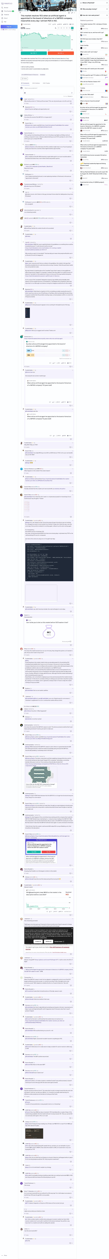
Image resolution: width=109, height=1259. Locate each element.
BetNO (60, 53)
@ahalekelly (28, 719)
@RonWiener (27, 711)
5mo (33, 107)
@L (26, 1219)
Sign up (9, 26)
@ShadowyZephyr (30, 737)
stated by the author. (60, 488)
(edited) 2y (40, 184)
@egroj (27, 1123)
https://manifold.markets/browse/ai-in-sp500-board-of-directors (42, 276)
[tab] (25, 83)
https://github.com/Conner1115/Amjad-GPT (46, 959)
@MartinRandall (29, 879)
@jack (26, 263)
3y (34, 648)
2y (38, 164)
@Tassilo (27, 1102)
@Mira (27, 660)
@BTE (27, 1203)
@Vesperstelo (29, 125)
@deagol (27, 462)
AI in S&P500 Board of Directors (30, 74)
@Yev (26, 1145)
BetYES (33, 53)
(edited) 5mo (31, 99)
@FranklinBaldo (29, 244)
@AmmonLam (28, 372)
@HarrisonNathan (30, 479)
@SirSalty (27, 236)
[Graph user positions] (55, 28)
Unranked (42, 74)
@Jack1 (27, 109)
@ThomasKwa (29, 991)
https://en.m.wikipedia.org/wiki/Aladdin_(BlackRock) (39, 166)
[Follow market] (69, 12)
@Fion (27, 156)
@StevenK (28, 1019)
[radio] (59, 28)
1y (33, 115)
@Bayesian (28, 305)
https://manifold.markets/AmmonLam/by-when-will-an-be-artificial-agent (43, 338)
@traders (26, 186)
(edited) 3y (31, 709)
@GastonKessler (29, 146)
